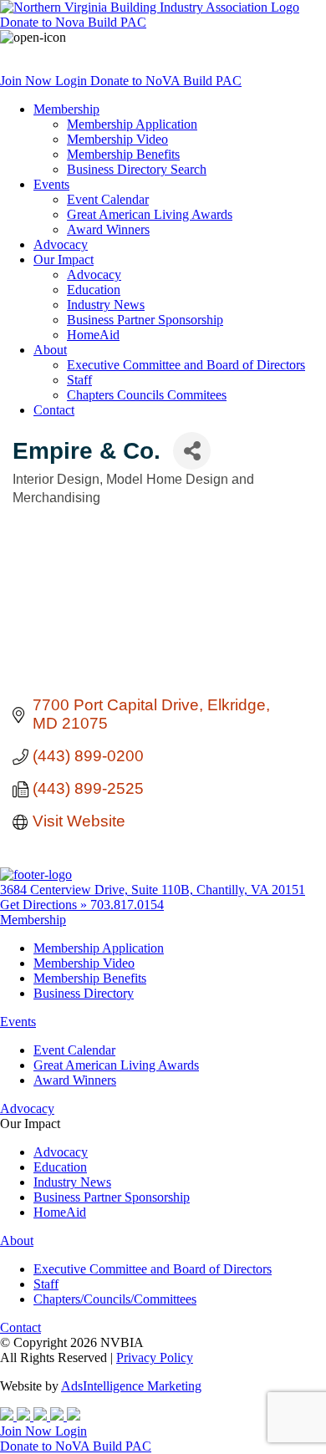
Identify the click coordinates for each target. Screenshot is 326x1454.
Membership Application (132, 124)
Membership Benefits (123, 154)
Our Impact (63, 259)
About (50, 350)
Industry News (106, 304)
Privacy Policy (154, 1357)
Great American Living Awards (149, 214)
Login (72, 81)
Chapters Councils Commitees (147, 395)
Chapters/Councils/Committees (114, 1299)
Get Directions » (45, 904)
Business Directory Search (136, 169)
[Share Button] (192, 451)
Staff (79, 380)
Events (51, 184)
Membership (66, 109)
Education (93, 289)
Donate (73, 22)
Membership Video (117, 139)
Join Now (27, 81)
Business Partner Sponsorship (145, 320)
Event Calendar (108, 199)
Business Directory (83, 993)
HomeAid (93, 335)
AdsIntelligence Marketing (131, 1386)
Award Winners (108, 229)
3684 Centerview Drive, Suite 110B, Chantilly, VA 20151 (152, 889)
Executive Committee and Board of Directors (186, 365)
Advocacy (60, 244)
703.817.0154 (127, 904)
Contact (53, 410)
